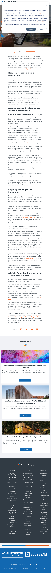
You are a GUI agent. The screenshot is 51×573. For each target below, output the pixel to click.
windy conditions (30, 258)
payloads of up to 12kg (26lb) (23, 69)
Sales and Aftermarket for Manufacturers (44, 503)
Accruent (12, 470)
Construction (28, 486)
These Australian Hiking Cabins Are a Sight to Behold (26, 437)
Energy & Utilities (28, 514)
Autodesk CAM (12, 494)
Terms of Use (22, 564)
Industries (28, 532)
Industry (28, 534)
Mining (44, 483)
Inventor (44, 475)
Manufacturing (44, 480)
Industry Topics (44, 470)
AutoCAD (12, 489)
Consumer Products (28, 500)
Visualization (44, 527)
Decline (41, 29)
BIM (12, 503)
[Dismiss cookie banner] (46, 5)
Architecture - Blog (12, 482)
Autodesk (12, 491)
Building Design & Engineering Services (12, 512)
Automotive (12, 500)
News (43, 485)
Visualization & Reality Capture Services (44, 531)
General (28, 521)
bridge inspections (25, 143)
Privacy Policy (42, 13)
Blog (12, 505)
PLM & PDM (44, 492)
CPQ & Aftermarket (28, 502)
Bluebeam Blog (12, 52)
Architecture (12, 477)
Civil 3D (28, 470)
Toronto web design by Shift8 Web (39, 568)
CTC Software (28, 504)
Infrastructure (43, 473)
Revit (44, 499)
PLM (44, 490)
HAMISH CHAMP (30, 51)
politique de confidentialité (38, 21)
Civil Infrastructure (28, 473)
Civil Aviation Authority (28, 217)
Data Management (28, 507)
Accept (31, 29)
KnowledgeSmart (44, 478)
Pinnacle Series (44, 488)
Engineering (28, 516)
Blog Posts (12, 508)
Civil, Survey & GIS (28, 479)
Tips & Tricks (44, 524)
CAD (12, 529)
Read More (25, 380)
